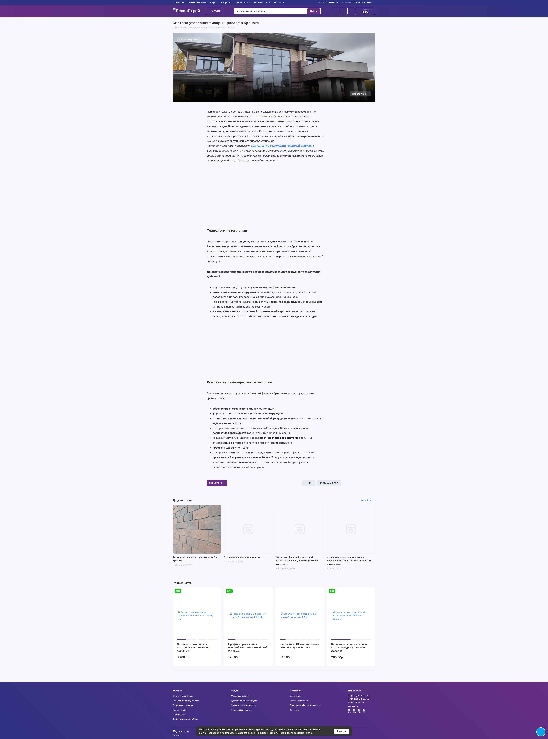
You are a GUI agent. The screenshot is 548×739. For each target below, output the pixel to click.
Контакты (279, 2)
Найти (313, 11)
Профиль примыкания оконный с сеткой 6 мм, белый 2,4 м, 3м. (248, 648)
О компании (178, 2)
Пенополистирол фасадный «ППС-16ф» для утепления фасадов (349, 648)
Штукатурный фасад (183, 696)
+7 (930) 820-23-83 (356, 2)
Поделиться (359, 94)
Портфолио (225, 2)
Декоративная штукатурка (186, 701)
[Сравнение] (343, 11)
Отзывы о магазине (197, 2)
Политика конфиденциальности (305, 705)
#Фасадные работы (189, 39)
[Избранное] (351, 11)
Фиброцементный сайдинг (185, 719)
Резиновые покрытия (183, 705)
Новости (258, 2)
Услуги (213, 2)
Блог (268, 2)
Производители (242, 2)
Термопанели (179, 714)
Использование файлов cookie (238, 733)
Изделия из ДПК (180, 710)
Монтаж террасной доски (243, 705)
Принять (341, 731)
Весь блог (366, 500)
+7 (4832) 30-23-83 (359, 699)
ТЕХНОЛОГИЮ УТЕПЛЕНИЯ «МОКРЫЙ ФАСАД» (281, 145)
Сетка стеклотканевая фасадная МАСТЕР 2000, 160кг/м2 (193, 648)
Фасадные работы (240, 696)
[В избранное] (217, 591)
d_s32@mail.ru (332, 2)
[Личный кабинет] (336, 11)
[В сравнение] (212, 591)
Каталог (215, 11)
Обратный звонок (356, 702)
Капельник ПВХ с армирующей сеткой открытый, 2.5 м (299, 646)
